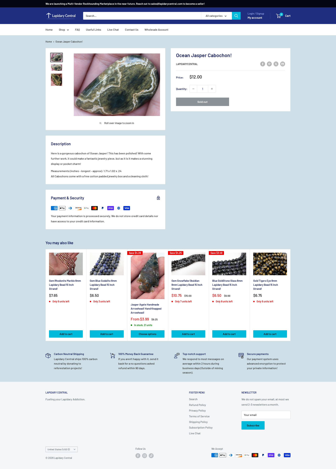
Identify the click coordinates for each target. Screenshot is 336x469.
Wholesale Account (156, 29)
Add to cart (65, 334)
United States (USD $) (58, 449)
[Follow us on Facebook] (137, 455)
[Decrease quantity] (193, 89)
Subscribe (253, 425)
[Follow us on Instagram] (144, 455)
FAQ (77, 29)
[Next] (291, 295)
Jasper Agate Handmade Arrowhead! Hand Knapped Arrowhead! (146, 308)
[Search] (236, 16)
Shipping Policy (198, 421)
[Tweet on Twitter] (276, 63)
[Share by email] (282, 63)
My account (255, 17)
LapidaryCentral (187, 63)
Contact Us (131, 29)
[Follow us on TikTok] (151, 455)
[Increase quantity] (212, 89)
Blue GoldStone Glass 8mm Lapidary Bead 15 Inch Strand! (227, 284)
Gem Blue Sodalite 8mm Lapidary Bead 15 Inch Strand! (103, 284)
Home (49, 29)
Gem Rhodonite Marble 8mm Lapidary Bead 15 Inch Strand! (65, 284)
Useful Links (93, 29)
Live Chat (113, 29)
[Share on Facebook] (262, 63)
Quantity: (181, 88)
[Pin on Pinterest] (269, 63)
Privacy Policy (197, 410)
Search (193, 399)
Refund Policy (197, 404)
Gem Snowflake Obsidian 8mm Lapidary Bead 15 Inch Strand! (187, 284)
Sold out (202, 101)
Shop (62, 29)
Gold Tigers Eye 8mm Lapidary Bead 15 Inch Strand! (265, 284)
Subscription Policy (201, 427)
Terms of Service (199, 416)
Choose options (147, 334)
